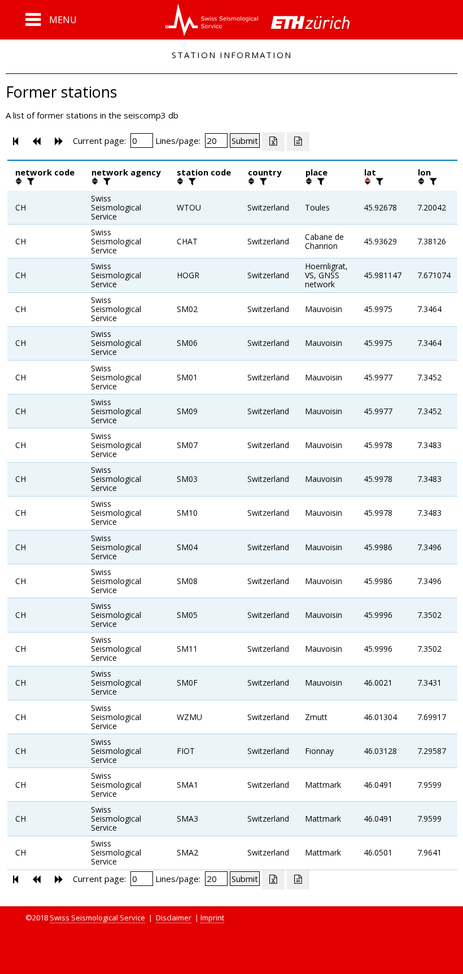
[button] (51, 19)
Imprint (212, 917)
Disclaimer (173, 917)
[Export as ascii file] (298, 141)
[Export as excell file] (273, 141)
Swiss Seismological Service (97, 917)
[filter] (29, 181)
